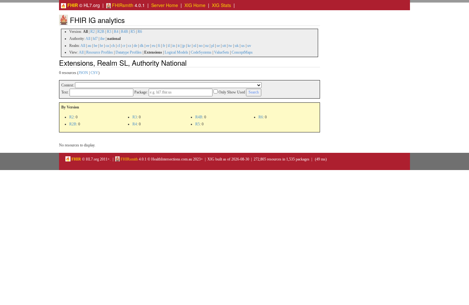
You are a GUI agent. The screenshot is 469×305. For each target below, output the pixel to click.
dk (142, 45)
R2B (100, 31)
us (243, 45)
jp (183, 45)
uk (237, 45)
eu (153, 45)
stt (224, 45)
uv (249, 45)
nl (194, 45)
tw (230, 45)
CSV (94, 73)
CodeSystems (201, 52)
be (95, 45)
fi (159, 45)
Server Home (164, 5)
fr (164, 45)
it (179, 45)
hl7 (95, 38)
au (89, 45)
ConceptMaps (242, 52)
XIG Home (194, 5)
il (169, 45)
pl (212, 45)
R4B (124, 31)
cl (118, 45)
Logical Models (176, 52)
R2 (92, 31)
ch (113, 45)
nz (207, 45)
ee (147, 45)
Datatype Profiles (128, 52)
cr (124, 45)
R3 (109, 31)
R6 (140, 31)
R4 (116, 31)
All (88, 38)
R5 (132, 31)
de (135, 45)
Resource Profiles (99, 52)
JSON (83, 73)
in (173, 45)
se (218, 45)
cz (129, 45)
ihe (102, 38)
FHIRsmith (122, 5)
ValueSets (221, 52)
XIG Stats (221, 5)
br (101, 45)
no (201, 45)
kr (189, 45)
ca (107, 45)
